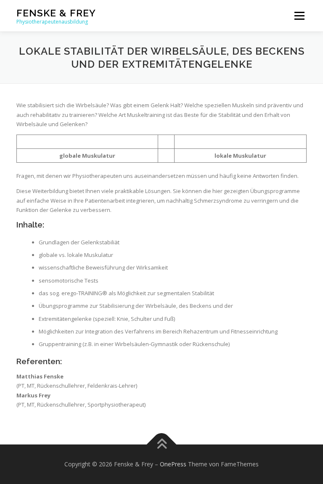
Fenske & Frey (56, 13)
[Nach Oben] (162, 445)
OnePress (173, 464)
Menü (299, 15)
